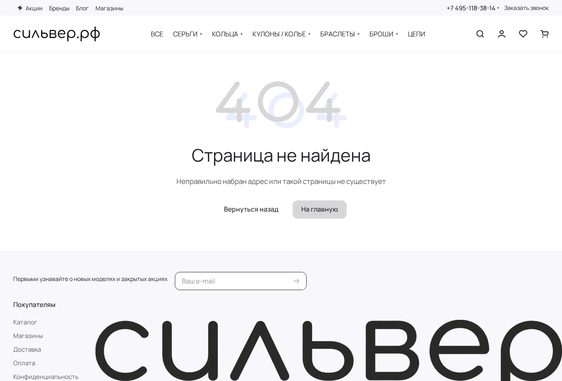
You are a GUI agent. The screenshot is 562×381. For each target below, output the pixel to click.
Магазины (28, 335)
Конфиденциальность (46, 376)
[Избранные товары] (523, 34)
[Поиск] (480, 34)
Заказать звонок (526, 8)
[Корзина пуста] (545, 34)
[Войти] (502, 34)
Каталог (25, 322)
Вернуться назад (251, 209)
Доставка (27, 349)
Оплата (24, 363)
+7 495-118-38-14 (471, 8)
